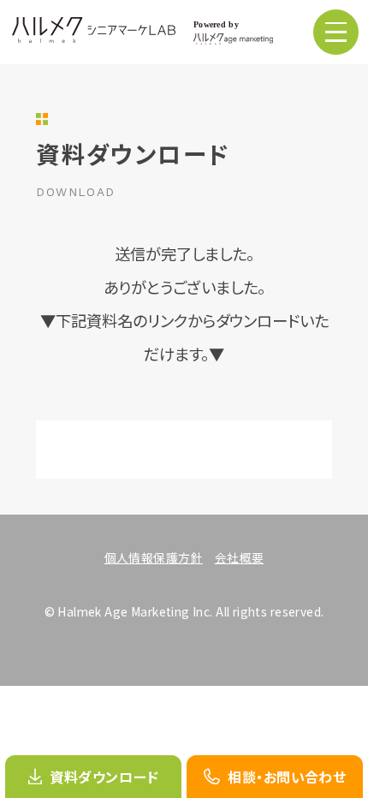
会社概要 (239, 557)
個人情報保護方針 (153, 557)
